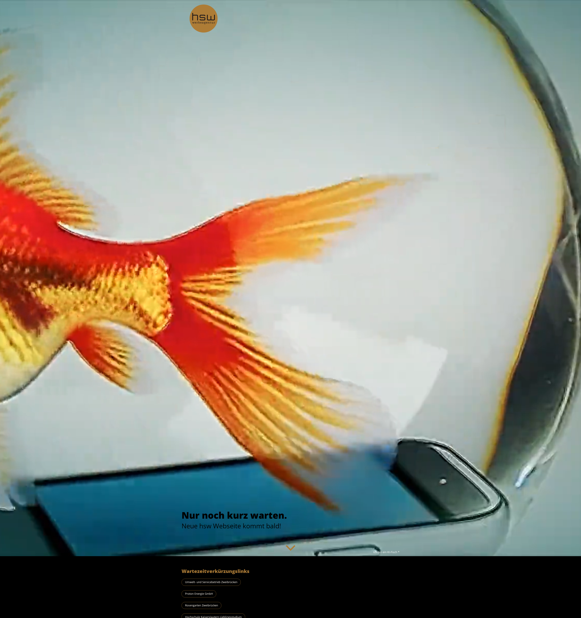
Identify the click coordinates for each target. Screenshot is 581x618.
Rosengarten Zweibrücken (201, 605)
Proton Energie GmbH (199, 593)
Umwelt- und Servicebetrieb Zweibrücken (211, 582)
